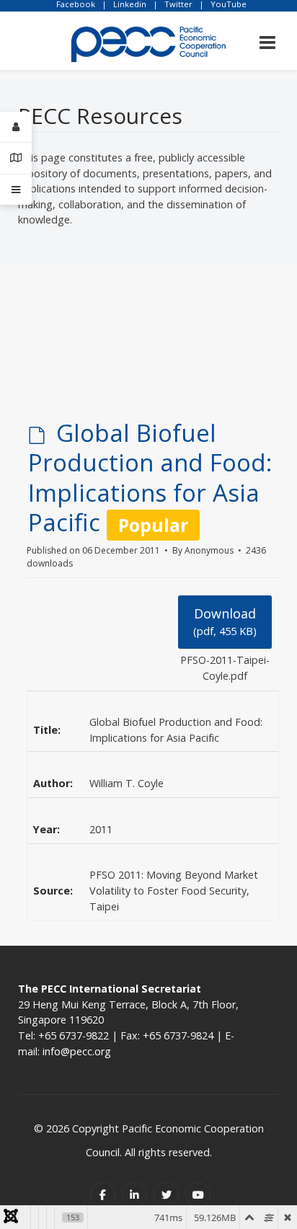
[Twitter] (166, 1194)
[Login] (16, 127)
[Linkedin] (134, 1194)
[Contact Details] (16, 158)
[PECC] (148, 39)
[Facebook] (102, 1194)
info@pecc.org (77, 1051)
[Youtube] (197, 1194)
